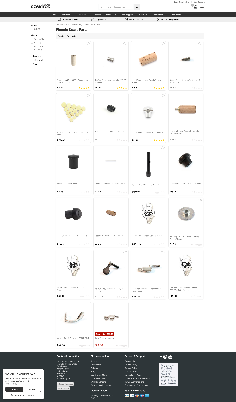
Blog (93, 371)
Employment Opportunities (137, 385)
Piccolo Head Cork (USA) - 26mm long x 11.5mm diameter (72, 81)
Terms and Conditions (134, 381)
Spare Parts (76, 24)
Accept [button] (14, 389)
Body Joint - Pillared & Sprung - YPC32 (147, 236)
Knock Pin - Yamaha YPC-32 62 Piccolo (110, 183)
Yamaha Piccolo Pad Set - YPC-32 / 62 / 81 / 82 (72, 133)
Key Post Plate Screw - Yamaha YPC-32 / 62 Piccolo (111, 81)
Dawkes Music (62, 24)
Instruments (66, 15)
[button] (23, 395)
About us (194, 2)
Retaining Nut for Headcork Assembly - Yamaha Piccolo (185, 237)
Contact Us (130, 361)
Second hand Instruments (102, 385)
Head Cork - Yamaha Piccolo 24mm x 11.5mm (146, 81)
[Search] (137, 7)
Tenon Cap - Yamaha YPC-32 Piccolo (109, 131)
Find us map (96, 364)
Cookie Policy (131, 368)
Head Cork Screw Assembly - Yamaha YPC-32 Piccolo (184, 132)
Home (54, 15)
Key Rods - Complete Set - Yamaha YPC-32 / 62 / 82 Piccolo (184, 288)
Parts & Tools (111, 15)
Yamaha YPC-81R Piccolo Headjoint (146, 185)
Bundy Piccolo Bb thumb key (106, 338)
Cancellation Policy (133, 375)
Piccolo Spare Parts (91, 24)
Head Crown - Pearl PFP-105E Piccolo (72, 236)
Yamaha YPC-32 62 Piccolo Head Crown (185, 183)
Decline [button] (33, 389)
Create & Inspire (175, 15)
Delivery (94, 368)
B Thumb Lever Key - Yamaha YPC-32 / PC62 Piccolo (147, 290)
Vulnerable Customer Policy (137, 378)
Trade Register (184, 2)
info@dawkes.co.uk (65, 384)
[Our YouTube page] (170, 358)
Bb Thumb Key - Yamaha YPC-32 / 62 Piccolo (109, 290)
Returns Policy (131, 371)
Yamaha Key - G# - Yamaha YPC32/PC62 (73, 338)
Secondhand (81, 15)
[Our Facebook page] (161, 358)
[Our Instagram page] (165, 358)
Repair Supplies (127, 15)
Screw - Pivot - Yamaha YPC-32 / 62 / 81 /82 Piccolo (185, 81)
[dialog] (23, 384)
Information (158, 15)
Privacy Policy (131, 364)
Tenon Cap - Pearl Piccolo (67, 183)
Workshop (143, 15)
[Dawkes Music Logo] (40, 10)
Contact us (201, 2)
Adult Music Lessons (99, 378)
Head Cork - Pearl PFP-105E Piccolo (109, 236)
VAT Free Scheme (98, 381)
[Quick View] (88, 44)
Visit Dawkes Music (99, 375)
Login (176, 2)
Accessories (96, 15)
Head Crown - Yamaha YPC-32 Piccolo (147, 133)
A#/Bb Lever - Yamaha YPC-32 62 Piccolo (70, 288)
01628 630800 (63, 388)
